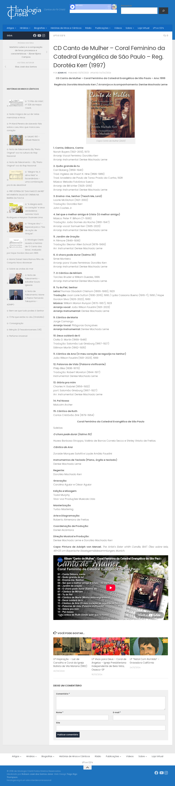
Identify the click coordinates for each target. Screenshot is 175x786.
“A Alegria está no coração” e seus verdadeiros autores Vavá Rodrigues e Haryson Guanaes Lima (26, 211)
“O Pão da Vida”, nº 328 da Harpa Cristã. (34, 104)
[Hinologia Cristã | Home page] (24, 12)
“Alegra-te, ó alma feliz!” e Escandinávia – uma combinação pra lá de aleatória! (25, 178)
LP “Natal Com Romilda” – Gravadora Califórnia (144, 660)
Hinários (24, 28)
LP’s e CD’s (158, 28)
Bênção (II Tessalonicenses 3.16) (25, 329)
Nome (59, 712)
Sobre (129, 28)
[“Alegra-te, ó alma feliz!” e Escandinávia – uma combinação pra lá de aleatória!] (15, 176)
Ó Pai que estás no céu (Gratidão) (26, 317)
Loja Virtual (143, 28)
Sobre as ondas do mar (21, 268)
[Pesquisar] (163, 10)
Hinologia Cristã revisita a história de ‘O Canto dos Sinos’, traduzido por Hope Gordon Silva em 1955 (25, 246)
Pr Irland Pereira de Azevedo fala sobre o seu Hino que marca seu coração (24, 127)
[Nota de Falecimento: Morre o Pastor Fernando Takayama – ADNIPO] (15, 295)
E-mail (117, 712)
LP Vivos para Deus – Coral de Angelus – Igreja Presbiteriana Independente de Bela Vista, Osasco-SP (109, 664)
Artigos (10, 28)
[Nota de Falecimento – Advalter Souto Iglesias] (15, 279)
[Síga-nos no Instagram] (43, 35)
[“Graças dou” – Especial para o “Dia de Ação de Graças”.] (15, 227)
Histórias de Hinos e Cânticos (66, 28)
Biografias (39, 28)
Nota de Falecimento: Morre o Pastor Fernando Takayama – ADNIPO (25, 298)
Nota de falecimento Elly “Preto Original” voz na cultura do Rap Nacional (23, 152)
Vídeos (118, 28)
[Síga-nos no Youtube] (39, 35)
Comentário (63, 693)
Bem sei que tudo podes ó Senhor (26, 310)
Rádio (88, 28)
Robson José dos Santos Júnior (37, 774)
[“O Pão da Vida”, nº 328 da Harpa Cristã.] (15, 104)
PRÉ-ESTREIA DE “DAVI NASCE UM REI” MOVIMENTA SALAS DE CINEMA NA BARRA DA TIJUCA (25, 194)
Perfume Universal (18, 335)
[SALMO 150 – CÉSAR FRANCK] (15, 140)
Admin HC (62, 72)
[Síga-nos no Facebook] (34, 35)
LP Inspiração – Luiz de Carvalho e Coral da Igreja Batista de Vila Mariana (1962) (70, 662)
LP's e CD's (59, 35)
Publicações (101, 28)
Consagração (16, 323)
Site (58, 722)
